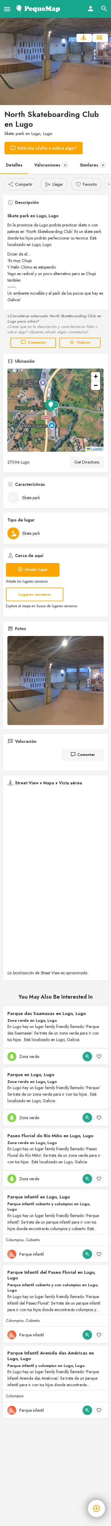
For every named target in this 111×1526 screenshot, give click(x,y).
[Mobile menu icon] (7, 9)
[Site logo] (39, 9)
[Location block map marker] (50, 405)
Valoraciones (50, 165)
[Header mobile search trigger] (104, 8)
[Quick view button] (87, 1056)
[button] (55, 410)
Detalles (14, 165)
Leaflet (96, 448)
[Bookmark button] (99, 1056)
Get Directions (86, 462)
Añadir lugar (36, 569)
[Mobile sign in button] (90, 8)
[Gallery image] (55, 680)
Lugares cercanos (34, 594)
